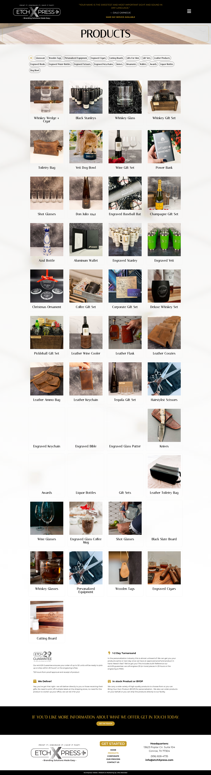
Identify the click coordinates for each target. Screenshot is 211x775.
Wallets (143, 64)
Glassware (40, 58)
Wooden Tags (55, 58)
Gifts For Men (133, 58)
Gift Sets (146, 58)
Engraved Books (37, 64)
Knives (119, 64)
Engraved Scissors (82, 64)
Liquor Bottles (166, 64)
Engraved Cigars (98, 58)
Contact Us (113, 762)
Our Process (113, 759)
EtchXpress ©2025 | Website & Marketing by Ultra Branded (105, 772)
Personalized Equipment (76, 58)
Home (113, 750)
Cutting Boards (116, 58)
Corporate (113, 756)
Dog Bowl (34, 70)
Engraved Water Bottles (59, 64)
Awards (153, 64)
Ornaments (131, 64)
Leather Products (162, 58)
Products (113, 753)
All (31, 58)
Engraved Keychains (103, 64)
